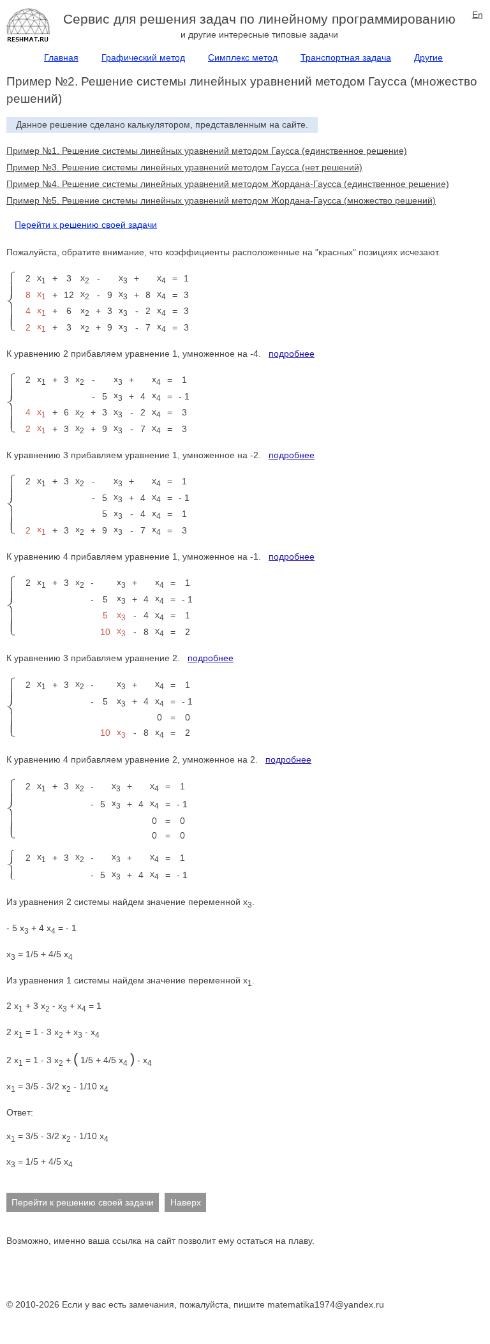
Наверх (185, 1202)
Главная (61, 57)
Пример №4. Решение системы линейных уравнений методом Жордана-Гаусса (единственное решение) (227, 184)
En (477, 15)
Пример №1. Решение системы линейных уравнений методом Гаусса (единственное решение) (206, 151)
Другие (428, 57)
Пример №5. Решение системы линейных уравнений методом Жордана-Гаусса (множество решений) (221, 200)
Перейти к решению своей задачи (86, 225)
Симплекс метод (243, 57)
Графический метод (143, 57)
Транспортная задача (346, 57)
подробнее (292, 353)
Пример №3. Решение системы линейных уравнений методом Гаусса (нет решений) (184, 167)
